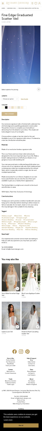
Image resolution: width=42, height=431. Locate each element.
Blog (31, 360)
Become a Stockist (10, 381)
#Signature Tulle (24, 225)
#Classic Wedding (7, 220)
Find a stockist (9, 114)
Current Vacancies (10, 373)
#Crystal (18, 220)
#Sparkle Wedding (31, 227)
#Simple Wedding (7, 227)
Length (4, 96)
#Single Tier (19, 227)
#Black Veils (18, 216)
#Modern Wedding (24, 223)
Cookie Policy (21, 402)
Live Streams (31, 375)
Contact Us (31, 364)
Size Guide (24, 99)
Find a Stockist (10, 360)
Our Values (31, 381)
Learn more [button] (8, 420)
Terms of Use (21, 400)
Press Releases (31, 371)
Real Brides (10, 364)
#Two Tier (20, 229)
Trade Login (10, 384)
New (24, 264)
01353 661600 (24, 396)
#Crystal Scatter (28, 220)
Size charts (31, 365)
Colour (4, 105)
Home (3, 8)
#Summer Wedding (8, 229)
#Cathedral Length (8, 218)
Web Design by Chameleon (21, 403)
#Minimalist (12, 223)
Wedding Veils (11, 8)
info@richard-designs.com (23, 398)
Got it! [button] (21, 425)
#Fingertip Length (20, 222)
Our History (31, 382)
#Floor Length (32, 222)
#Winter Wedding (31, 229)
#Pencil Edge (6, 225)
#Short (14, 225)
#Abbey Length (7, 216)
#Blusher (27, 216)
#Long (4, 223)
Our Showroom (10, 362)
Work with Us (11, 371)
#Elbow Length (7, 222)
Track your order (10, 365)
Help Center (31, 362)
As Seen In (31, 373)
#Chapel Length (21, 218)
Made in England (31, 384)
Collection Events (10, 382)
